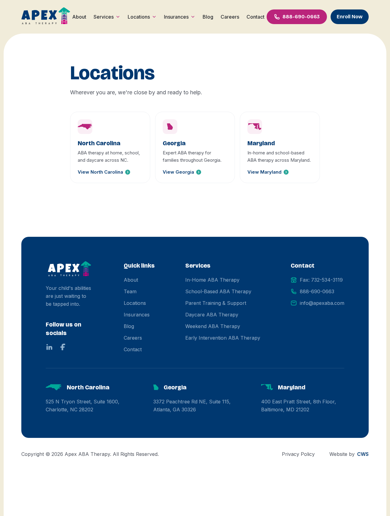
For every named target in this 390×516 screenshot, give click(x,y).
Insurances (176, 17)
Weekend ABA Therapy (212, 326)
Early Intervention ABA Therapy (222, 338)
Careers (230, 17)
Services (104, 17)
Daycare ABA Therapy (211, 315)
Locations (139, 17)
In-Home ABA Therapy (212, 280)
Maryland (291, 387)
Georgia (175, 387)
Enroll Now (350, 17)
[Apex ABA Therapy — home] (69, 269)
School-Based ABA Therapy (218, 291)
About (79, 17)
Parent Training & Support (215, 303)
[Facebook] (62, 347)
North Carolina (88, 387)
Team (130, 291)
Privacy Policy (298, 454)
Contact (255, 17)
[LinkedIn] (49, 347)
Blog (208, 17)
